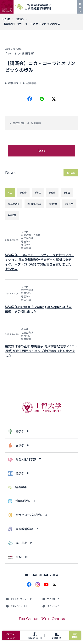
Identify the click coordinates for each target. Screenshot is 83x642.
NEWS (20, 19)
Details (70, 172)
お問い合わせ (17, 605)
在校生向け (13, 53)
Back (42, 150)
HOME (6, 19)
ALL (10, 192)
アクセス (51, 598)
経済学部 (28, 53)
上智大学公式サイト (19, 598)
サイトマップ (53, 606)
